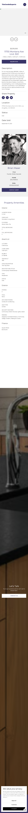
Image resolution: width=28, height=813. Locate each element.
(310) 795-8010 (14, 179)
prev (12, 39)
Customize (14, 804)
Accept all (14, 808)
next (16, 39)
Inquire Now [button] (14, 61)
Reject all (14, 800)
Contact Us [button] (14, 595)
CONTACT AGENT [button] (14, 190)
